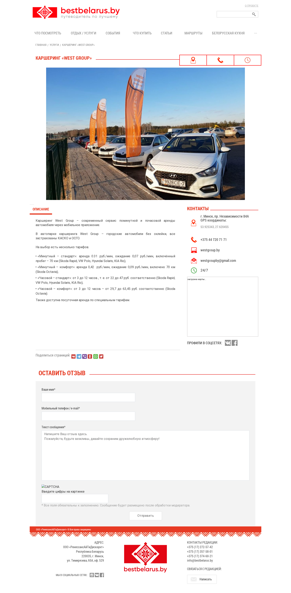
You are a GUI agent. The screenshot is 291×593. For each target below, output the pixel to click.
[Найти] (254, 14)
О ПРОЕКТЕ (251, 5)
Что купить (142, 33)
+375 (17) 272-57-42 (200, 547)
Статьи (167, 33)
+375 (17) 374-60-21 (200, 556)
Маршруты (193, 33)
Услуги (54, 45)
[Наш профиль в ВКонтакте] (97, 575)
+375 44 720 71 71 (214, 239)
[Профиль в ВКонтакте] (228, 343)
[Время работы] (247, 60)
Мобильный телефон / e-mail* (61, 408)
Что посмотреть (47, 33)
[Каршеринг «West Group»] (145, 134)
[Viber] (84, 356)
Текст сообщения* (53, 427)
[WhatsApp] (95, 356)
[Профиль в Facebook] (235, 343)
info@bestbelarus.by (200, 560)
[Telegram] (79, 356)
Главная (40, 45)
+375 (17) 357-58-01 (200, 551)
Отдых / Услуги (83, 33)
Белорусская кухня (228, 33)
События (114, 33)
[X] (101, 356)
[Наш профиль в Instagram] (92, 575)
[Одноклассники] (90, 356)
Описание (41, 209)
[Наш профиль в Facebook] (102, 575)
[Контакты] (220, 60)
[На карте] (193, 60)
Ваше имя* (48, 389)
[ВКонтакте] (73, 356)
